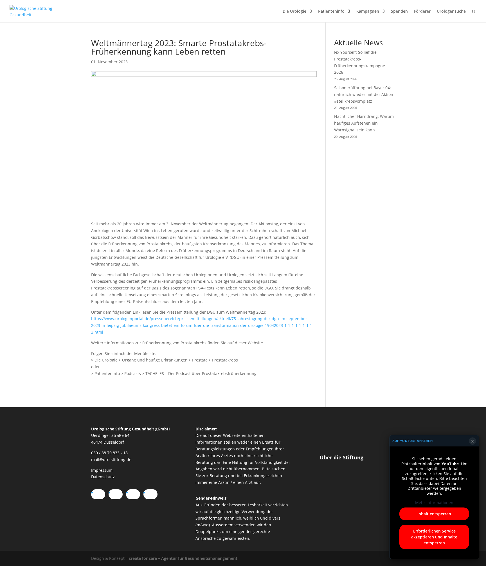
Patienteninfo (331, 11)
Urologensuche (451, 11)
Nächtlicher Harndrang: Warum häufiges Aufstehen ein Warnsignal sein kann (364, 123)
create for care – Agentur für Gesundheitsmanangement (183, 558)
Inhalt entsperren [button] (434, 513)
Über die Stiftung (341, 457)
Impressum (101, 470)
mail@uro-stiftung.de (111, 459)
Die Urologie (294, 11)
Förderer (422, 11)
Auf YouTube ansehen (412, 441)
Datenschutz (103, 476)
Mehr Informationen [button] (434, 502)
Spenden (399, 11)
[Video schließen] (472, 441)
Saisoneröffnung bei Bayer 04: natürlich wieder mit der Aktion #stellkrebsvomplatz (363, 94)
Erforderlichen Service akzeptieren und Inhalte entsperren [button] (434, 536)
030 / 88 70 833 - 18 (109, 452)
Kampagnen (367, 11)
